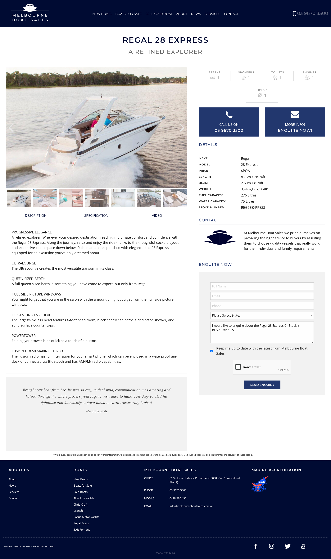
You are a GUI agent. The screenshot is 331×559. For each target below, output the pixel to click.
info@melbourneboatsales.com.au (192, 506)
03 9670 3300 (312, 13)
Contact (231, 14)
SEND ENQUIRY (262, 385)
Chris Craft (80, 504)
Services (212, 14)
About (181, 14)
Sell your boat (159, 14)
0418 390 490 (178, 498)
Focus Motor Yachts (86, 517)
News (196, 14)
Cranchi (79, 510)
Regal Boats (81, 523)
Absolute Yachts (84, 498)
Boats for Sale (128, 14)
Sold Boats (81, 492)
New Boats (101, 14)
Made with (165, 552)
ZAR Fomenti (82, 529)
